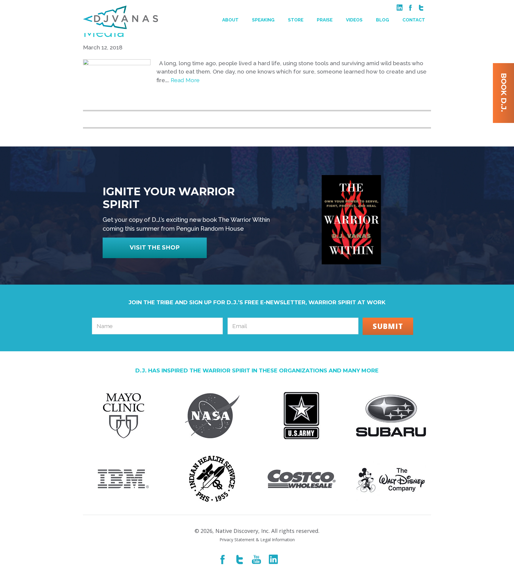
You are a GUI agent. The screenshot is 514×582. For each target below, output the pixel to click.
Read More (185, 80)
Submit (388, 326)
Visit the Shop (155, 247)
